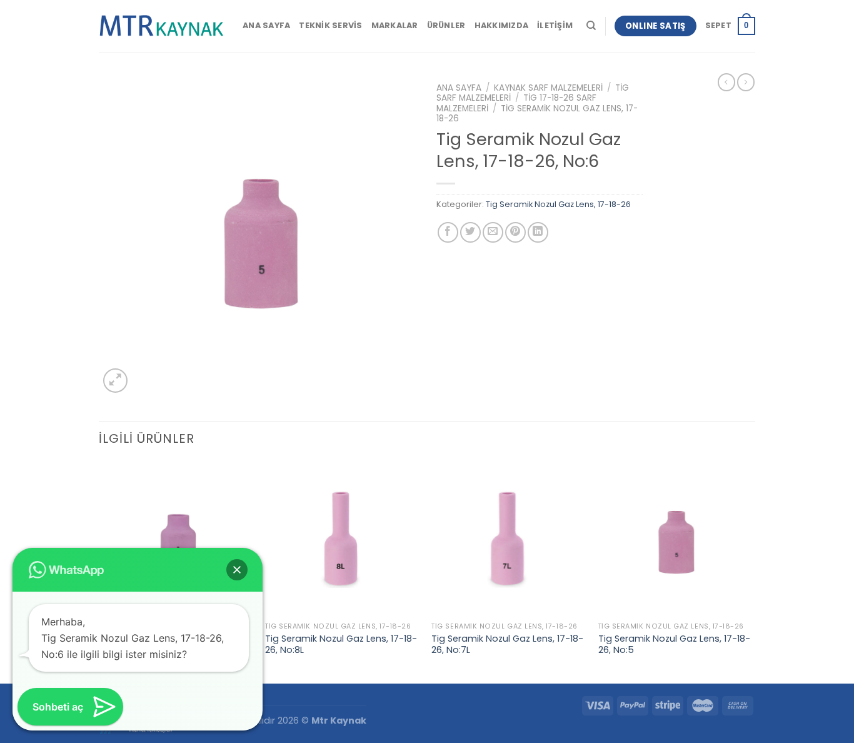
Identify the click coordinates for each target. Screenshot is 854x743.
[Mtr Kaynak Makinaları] (161, 26)
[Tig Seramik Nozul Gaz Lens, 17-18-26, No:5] (675, 539)
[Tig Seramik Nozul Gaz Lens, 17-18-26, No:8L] (342, 539)
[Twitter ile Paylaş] (470, 232)
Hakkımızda (502, 25)
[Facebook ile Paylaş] (448, 232)
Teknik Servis (330, 25)
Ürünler (446, 25)
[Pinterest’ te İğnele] (515, 232)
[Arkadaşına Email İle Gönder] (493, 232)
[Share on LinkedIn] (538, 232)
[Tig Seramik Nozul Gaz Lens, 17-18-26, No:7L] (508, 539)
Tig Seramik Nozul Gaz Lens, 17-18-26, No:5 (674, 644)
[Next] (751, 571)
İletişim (555, 25)
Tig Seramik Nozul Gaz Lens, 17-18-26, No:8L (341, 644)
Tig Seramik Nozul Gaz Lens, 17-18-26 (537, 113)
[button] (237, 569)
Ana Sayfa (266, 25)
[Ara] (591, 26)
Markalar (394, 25)
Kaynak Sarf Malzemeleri (548, 88)
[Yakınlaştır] (115, 380)
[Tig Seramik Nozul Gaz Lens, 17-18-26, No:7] (176, 539)
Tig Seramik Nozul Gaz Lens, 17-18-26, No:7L (507, 644)
